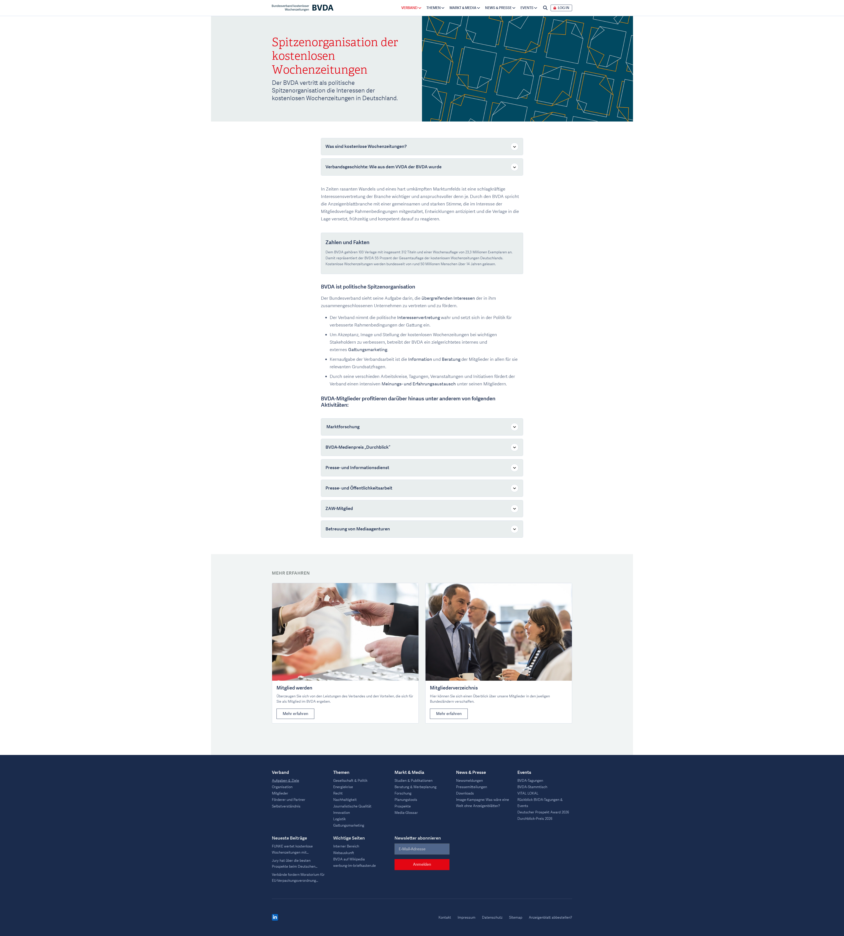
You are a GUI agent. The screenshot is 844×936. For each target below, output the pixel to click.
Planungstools (406, 799)
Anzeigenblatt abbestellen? (550, 917)
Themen (433, 7)
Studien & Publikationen (414, 780)
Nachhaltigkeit (345, 799)
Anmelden (422, 864)
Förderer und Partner (288, 799)
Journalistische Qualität (352, 806)
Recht (338, 793)
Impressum (466, 917)
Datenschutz (492, 917)
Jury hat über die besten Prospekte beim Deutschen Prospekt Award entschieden (295, 864)
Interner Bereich (346, 846)
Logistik (339, 819)
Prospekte (403, 806)
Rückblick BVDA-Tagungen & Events (540, 802)
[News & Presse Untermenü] (514, 8)
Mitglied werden (294, 688)
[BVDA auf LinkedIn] (275, 917)
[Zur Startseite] (302, 8)
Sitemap (515, 917)
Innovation (341, 812)
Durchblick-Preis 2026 (534, 818)
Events (526, 7)
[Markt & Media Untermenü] (478, 8)
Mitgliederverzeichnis (454, 688)
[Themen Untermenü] (443, 8)
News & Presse (498, 7)
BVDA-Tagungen (530, 780)
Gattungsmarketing (348, 825)
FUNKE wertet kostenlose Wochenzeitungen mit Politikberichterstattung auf (294, 849)
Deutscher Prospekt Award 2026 (543, 812)
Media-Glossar (406, 812)
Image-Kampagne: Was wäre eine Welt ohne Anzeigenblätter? (482, 802)
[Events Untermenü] (535, 8)
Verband (409, 7)
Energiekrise (343, 787)
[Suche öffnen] (545, 7)
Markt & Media (462, 7)
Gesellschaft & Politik (350, 780)
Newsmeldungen (469, 780)
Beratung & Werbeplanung (416, 787)
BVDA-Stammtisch (532, 787)
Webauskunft (343, 853)
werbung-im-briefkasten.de (354, 865)
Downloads (465, 793)
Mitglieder (280, 793)
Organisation (282, 787)
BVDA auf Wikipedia (349, 859)
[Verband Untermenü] (420, 8)
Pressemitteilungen (471, 787)
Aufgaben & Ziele (285, 780)
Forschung (403, 793)
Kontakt (444, 917)
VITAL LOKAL (527, 793)
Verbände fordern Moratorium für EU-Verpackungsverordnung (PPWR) (298, 878)
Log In (563, 8)
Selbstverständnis (286, 806)
